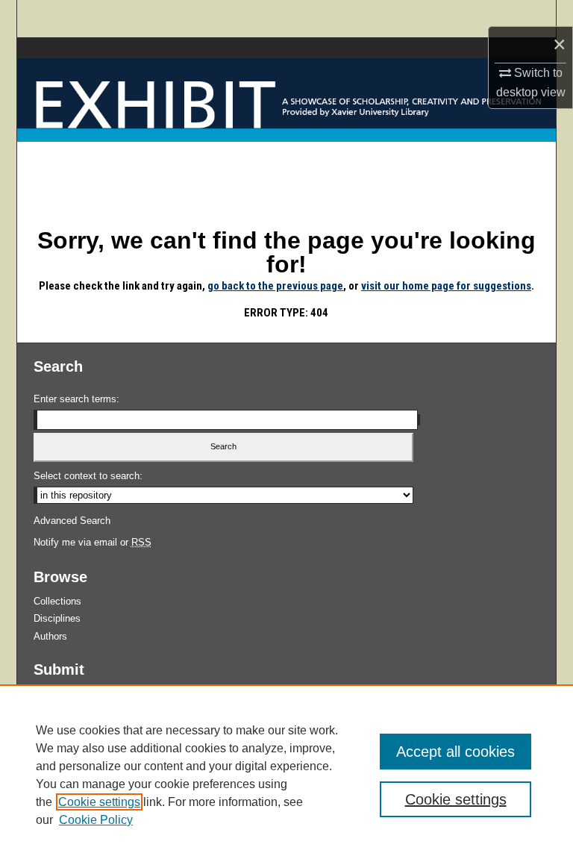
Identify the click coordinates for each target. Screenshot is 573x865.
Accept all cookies (455, 751)
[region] (286, 774)
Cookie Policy (96, 820)
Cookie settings (99, 802)
